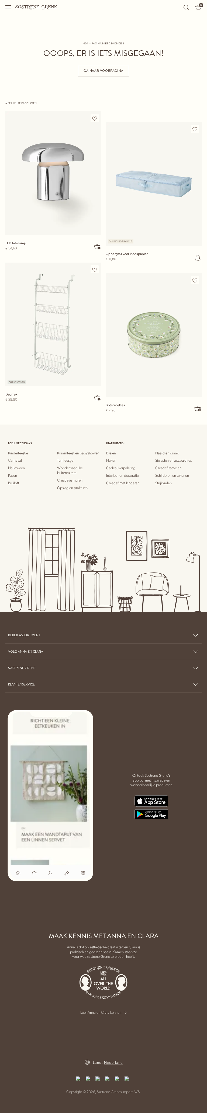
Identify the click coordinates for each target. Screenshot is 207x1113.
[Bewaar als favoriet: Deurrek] (94, 269)
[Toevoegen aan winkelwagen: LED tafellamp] (98, 246)
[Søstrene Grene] (36, 7)
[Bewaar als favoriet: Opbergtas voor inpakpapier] (194, 129)
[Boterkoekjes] (154, 335)
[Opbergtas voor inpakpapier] (154, 184)
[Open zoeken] (186, 7)
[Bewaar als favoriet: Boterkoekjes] (194, 280)
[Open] (8, 7)
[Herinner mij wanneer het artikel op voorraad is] (198, 258)
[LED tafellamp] (53, 173)
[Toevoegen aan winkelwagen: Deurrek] (98, 397)
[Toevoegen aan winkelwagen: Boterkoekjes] (198, 408)
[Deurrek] (53, 324)
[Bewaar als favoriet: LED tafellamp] (94, 118)
